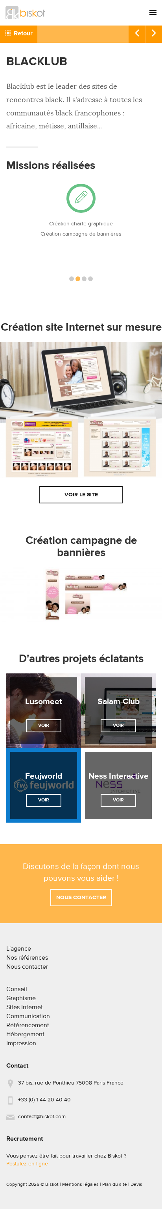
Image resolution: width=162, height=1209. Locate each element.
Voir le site (81, 495)
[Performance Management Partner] (136, 34)
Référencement (27, 1025)
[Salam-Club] (118, 710)
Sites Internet (24, 1007)
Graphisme (21, 998)
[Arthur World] (153, 34)
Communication (28, 1016)
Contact (17, 1066)
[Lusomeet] (43, 710)
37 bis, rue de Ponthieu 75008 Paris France (70, 1083)
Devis (136, 1184)
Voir (43, 725)
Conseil (16, 989)
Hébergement (25, 1035)
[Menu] (152, 12)
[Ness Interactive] (118, 785)
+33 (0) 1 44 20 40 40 (44, 1100)
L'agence (18, 949)
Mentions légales (80, 1184)
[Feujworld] (43, 785)
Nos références (27, 958)
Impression (21, 1044)
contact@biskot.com (42, 1116)
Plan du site (114, 1184)
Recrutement (24, 1139)
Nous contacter (81, 897)
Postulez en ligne (27, 1164)
